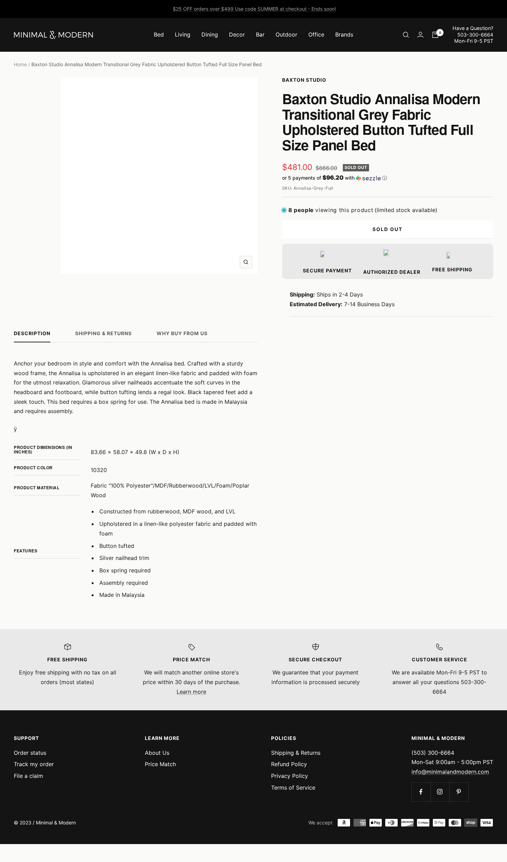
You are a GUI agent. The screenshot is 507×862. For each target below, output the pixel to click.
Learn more (191, 691)
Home (20, 64)
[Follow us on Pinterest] (458, 791)
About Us (157, 752)
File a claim (28, 775)
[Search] (406, 35)
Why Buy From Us (182, 333)
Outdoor (286, 34)
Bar (260, 34)
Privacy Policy (289, 775)
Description (32, 333)
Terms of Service (293, 787)
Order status (30, 752)
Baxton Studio (304, 80)
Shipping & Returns (103, 333)
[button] (387, 177)
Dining (209, 34)
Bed (159, 34)
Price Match (160, 764)
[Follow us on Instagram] (439, 791)
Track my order (34, 764)
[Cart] (435, 35)
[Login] (420, 35)
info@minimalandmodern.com (450, 771)
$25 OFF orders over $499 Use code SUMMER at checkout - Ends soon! (254, 9)
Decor (237, 34)
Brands (344, 34)
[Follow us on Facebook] (420, 791)
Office (316, 34)
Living (182, 34)
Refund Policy (289, 764)
